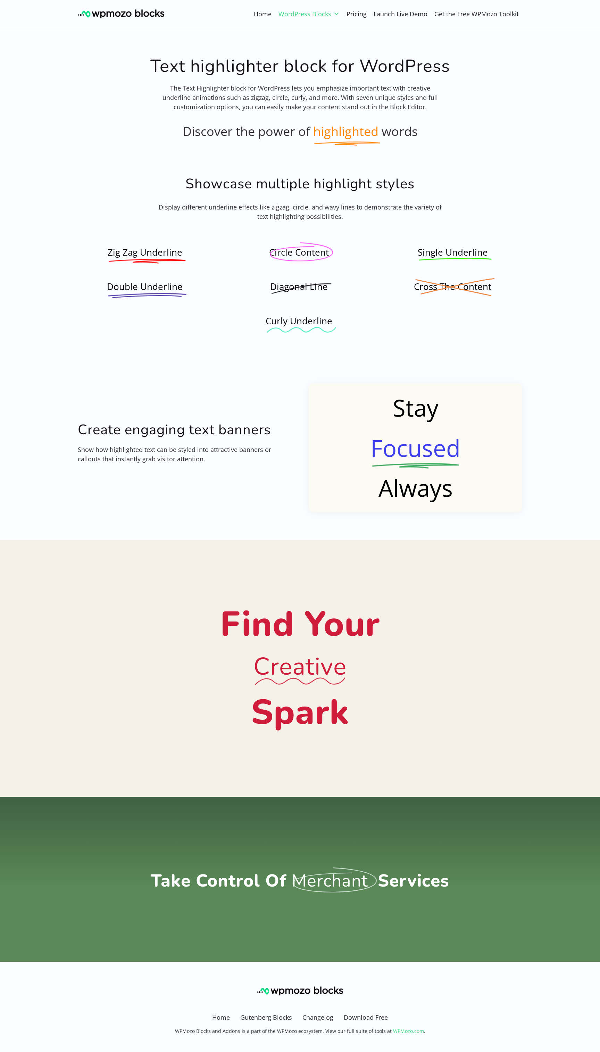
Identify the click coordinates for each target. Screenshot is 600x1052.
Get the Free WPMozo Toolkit (476, 14)
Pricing (357, 14)
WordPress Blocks (304, 14)
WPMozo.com (408, 1031)
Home (263, 14)
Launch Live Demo (400, 14)
